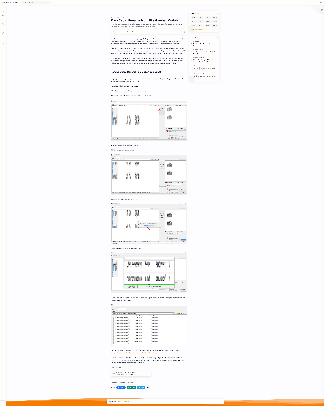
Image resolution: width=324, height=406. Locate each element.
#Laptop (130, 382)
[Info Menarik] (206, 74)
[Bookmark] (321, 2)
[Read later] (181, 32)
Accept (15, 399)
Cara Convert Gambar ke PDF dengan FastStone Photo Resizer (137, 353)
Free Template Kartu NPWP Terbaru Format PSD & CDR (204, 69)
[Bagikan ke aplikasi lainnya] (148, 387)
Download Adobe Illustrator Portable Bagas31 (204, 53)
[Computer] (197, 58)
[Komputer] (196, 50)
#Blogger (114, 382)
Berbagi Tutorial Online (11, 2)
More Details (30, 399)
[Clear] (48, 2)
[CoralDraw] (196, 41)
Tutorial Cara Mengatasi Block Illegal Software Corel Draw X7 (204, 61)
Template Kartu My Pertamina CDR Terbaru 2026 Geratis (204, 77)
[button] (121, 387)
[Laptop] (201, 50)
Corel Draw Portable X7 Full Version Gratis (204, 45)
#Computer (122, 382)
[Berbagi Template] (198, 66)
